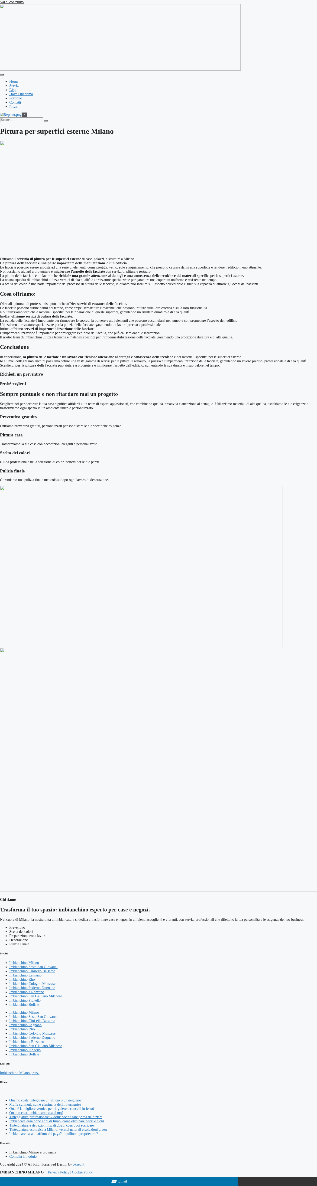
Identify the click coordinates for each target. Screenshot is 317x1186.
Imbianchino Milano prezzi (19, 1073)
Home (13, 81)
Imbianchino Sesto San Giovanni (33, 967)
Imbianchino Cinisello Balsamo (32, 971)
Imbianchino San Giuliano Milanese (35, 996)
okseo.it (78, 1164)
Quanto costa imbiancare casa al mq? (36, 1113)
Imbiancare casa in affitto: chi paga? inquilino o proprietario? (53, 1134)
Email (119, 1181)
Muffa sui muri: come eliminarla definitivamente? (45, 1104)
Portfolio (15, 98)
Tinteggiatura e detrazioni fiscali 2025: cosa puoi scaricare (51, 1125)
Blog (12, 90)
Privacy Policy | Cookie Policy (70, 1172)
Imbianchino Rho (22, 979)
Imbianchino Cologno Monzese (32, 984)
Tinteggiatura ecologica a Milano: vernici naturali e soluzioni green (58, 1129)
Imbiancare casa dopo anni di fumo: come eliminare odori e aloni (56, 1121)
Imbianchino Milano (24, 963)
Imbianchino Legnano (25, 975)
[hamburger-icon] (2, 74)
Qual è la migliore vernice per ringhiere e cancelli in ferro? (51, 1109)
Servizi (14, 86)
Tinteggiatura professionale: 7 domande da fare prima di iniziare (55, 1117)
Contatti (15, 102)
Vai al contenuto (12, 2)
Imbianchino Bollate (24, 1004)
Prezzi (13, 106)
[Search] (46, 120)
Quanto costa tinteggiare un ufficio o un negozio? (45, 1100)
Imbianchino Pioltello (25, 1000)
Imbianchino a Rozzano (26, 992)
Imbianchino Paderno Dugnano (32, 988)
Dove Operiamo (21, 94)
